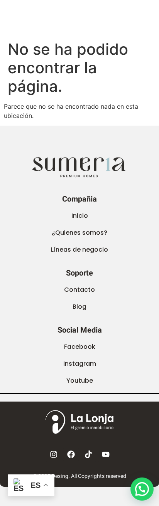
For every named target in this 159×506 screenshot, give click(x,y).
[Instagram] (53, 454)
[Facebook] (71, 454)
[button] (79, 307)
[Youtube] (105, 454)
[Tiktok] (88, 454)
